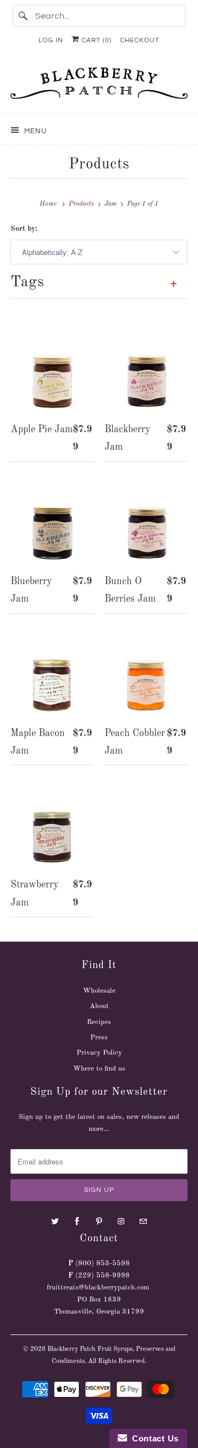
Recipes (99, 1022)
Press (99, 1037)
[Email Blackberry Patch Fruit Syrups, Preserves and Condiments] (143, 1221)
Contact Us (153, 1438)
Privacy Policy (99, 1052)
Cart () (95, 40)
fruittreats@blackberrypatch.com (98, 1287)
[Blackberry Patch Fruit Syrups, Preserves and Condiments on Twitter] (55, 1221)
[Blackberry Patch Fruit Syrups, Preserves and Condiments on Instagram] (121, 1221)
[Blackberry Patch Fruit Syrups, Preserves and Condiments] (99, 86)
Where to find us (99, 1068)
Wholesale (99, 990)
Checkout (140, 40)
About (99, 1006)
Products (99, 164)
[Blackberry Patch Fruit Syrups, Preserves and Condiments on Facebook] (77, 1221)
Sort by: (23, 229)
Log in (50, 40)
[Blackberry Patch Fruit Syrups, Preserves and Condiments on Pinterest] (99, 1221)
